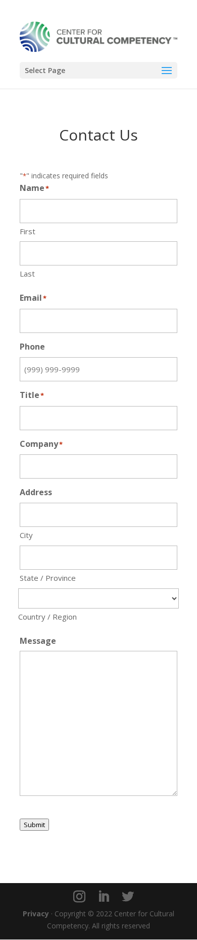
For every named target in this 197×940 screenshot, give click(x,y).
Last (27, 273)
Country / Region (47, 617)
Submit (34, 824)
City (26, 535)
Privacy (36, 913)
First (27, 231)
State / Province (48, 578)
